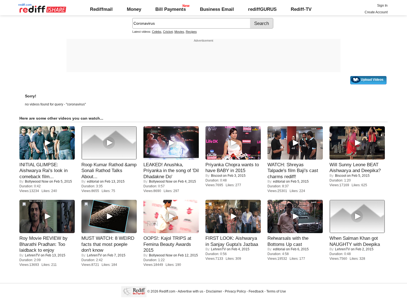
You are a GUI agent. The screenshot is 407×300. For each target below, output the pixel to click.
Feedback (256, 291)
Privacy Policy (235, 291)
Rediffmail (101, 9)
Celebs (156, 31)
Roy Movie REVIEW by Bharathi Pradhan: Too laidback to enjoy (43, 244)
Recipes (191, 31)
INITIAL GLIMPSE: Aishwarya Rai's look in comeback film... (43, 170)
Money (134, 9)
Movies (179, 31)
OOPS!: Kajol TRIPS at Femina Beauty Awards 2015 (167, 244)
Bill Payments (170, 9)
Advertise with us (190, 291)
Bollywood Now (36, 181)
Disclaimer (214, 291)
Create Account (376, 12)
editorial (93, 181)
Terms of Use (276, 291)
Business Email (217, 9)
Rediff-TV (301, 9)
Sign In (382, 5)
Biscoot (216, 176)
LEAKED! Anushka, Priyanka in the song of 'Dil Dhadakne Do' (171, 170)
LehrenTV (32, 255)
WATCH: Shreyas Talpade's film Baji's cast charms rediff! (292, 170)
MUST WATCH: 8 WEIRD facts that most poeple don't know (107, 244)
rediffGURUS (262, 9)
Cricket (168, 31)
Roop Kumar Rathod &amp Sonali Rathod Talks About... (108, 170)
